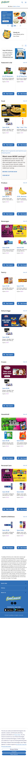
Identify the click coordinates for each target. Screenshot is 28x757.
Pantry (3, 272)
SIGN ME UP (5, 175)
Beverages (5, 221)
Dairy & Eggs (6, 311)
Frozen (3, 362)
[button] (8, 75)
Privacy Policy (17, 734)
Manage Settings (14, 749)
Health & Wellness (8, 517)
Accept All (14, 751)
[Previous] (22, 45)
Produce (4, 183)
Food (3, 101)
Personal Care (6, 465)
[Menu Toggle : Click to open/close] (25, 2)
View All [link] (25, 62)
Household (5, 414)
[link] (5, 2)
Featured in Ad (6, 63)
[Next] (25, 45)
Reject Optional (14, 754)
